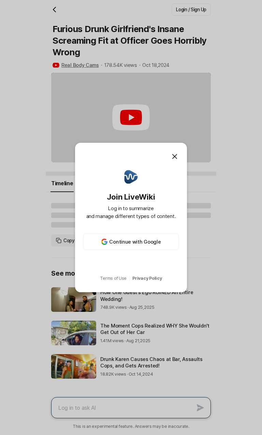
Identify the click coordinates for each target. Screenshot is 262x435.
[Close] (174, 156)
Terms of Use (113, 278)
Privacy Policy (147, 278)
